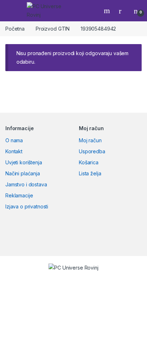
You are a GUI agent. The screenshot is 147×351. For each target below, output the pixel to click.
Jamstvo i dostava (26, 184)
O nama (14, 140)
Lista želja (90, 173)
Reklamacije (19, 195)
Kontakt (13, 151)
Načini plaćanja (22, 173)
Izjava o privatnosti (26, 206)
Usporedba (92, 151)
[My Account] (123, 10)
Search (108, 11)
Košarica (88, 162)
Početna (15, 29)
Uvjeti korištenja (23, 162)
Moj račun (90, 140)
